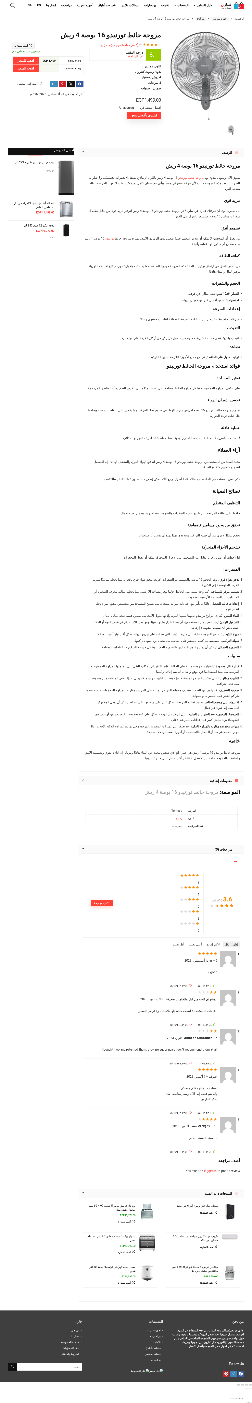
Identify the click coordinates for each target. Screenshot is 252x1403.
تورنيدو (109, 238)
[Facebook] (241, 1374)
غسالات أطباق (107, 5)
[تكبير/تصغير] (250, 1384)
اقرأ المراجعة (135, 56)
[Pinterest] (226, 1374)
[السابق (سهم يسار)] (250, 1388)
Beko (51, 237)
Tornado (49, 170)
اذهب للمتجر (26, 61)
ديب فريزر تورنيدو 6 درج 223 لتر (34, 162)
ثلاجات (165, 5)
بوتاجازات (150, 5)
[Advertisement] (41, 274)
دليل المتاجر (204, 5)
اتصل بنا (51, 5)
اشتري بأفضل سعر (144, 115)
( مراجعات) (130, 45)
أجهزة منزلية (85, 5)
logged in (210, 1171)
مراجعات (66, 5)
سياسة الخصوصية (70, 1342)
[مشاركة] (242, 1384)
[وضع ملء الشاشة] (246, 1384)
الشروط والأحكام (70, 1353)
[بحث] (12, 1367)
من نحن (75, 1330)
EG (39, 5)
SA (30, 5)
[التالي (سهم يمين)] (246, 1388)
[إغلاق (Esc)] (238, 1384)
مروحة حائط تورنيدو (191, 178)
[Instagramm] (233, 1374)
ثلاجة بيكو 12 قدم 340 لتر (38, 225)
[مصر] (156, 1370)
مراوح (200, 18)
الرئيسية (239, 18)
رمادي (178, 818)
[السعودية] (140, 1370)
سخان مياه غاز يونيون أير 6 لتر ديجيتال (196, 1205)
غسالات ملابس (130, 5)
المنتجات (183, 5)
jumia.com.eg (74, 68)
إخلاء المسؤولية (71, 1348)
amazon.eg (75, 60)
